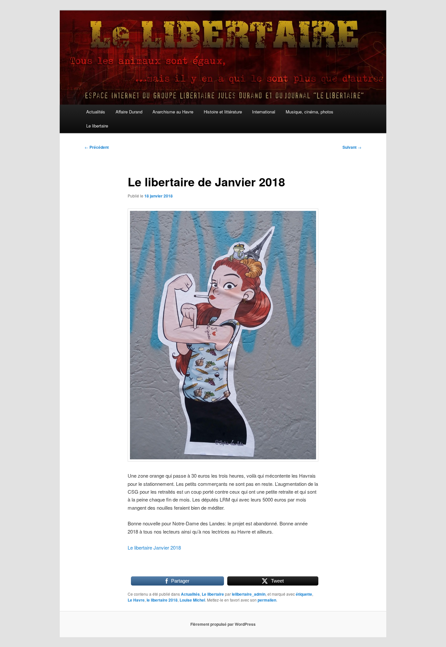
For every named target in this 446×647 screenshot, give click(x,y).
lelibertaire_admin (248, 594)
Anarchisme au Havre (172, 112)
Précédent (97, 147)
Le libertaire (97, 126)
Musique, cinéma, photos (309, 112)
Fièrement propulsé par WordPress (223, 624)
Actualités (95, 112)
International (263, 112)
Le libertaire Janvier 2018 (154, 547)
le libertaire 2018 (162, 600)
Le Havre (136, 600)
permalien (267, 600)
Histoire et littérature (223, 112)
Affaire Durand (129, 112)
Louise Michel (192, 600)
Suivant (351, 147)
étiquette (304, 594)
